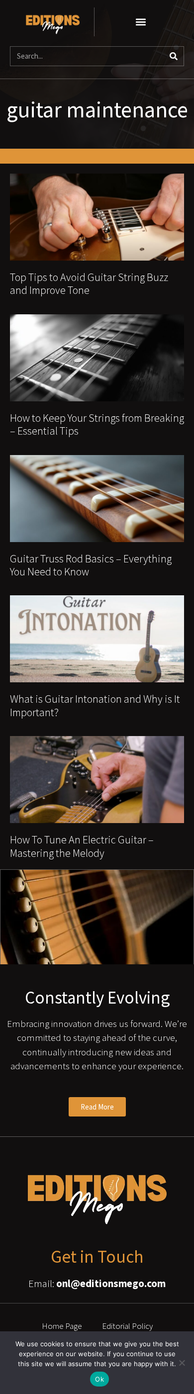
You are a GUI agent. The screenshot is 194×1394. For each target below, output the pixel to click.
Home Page (62, 1325)
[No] (182, 1363)
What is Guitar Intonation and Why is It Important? (95, 705)
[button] (141, 21)
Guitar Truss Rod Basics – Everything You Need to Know (91, 565)
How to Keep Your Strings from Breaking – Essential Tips (97, 424)
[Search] (174, 56)
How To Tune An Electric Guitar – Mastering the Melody (82, 846)
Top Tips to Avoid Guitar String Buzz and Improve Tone (89, 283)
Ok (99, 1379)
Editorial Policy (127, 1325)
